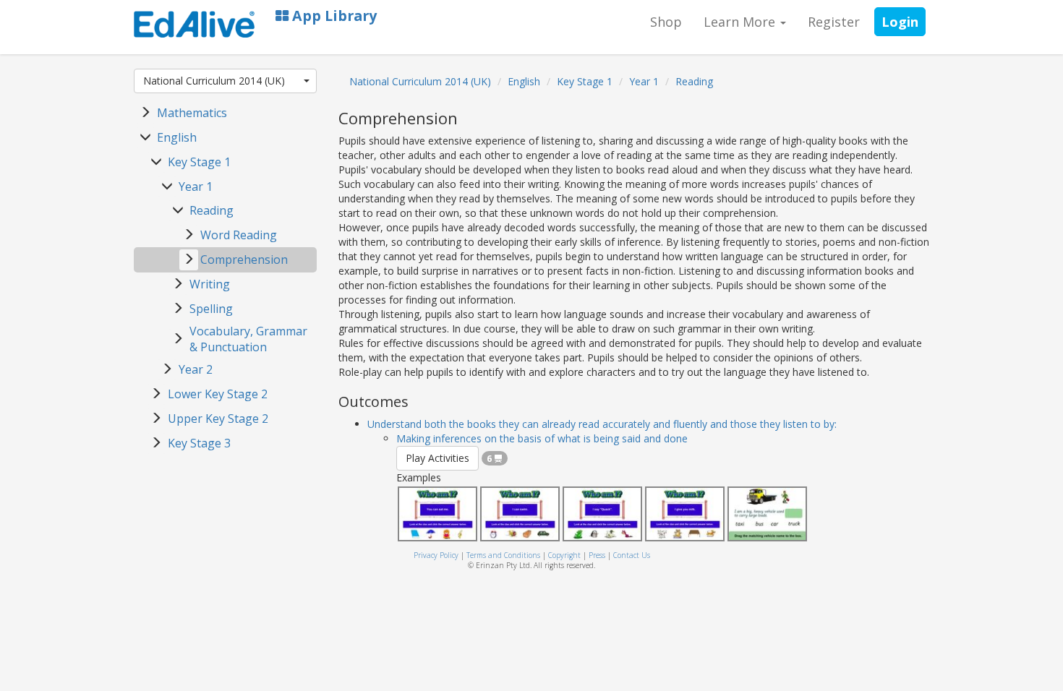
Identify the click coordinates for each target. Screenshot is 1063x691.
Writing (209, 284)
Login (899, 21)
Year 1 (196, 186)
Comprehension (244, 259)
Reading (211, 210)
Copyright (564, 555)
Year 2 (196, 369)
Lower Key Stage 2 (218, 394)
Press (597, 555)
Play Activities (437, 458)
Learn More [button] (741, 21)
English (177, 137)
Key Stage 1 (199, 162)
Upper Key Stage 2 (218, 418)
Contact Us (631, 555)
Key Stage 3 (199, 443)
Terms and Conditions (503, 555)
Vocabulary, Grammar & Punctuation (248, 339)
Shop (666, 21)
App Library (333, 15)
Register (834, 21)
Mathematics (192, 113)
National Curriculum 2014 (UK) (214, 80)
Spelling (211, 309)
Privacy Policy (436, 555)
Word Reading (238, 235)
